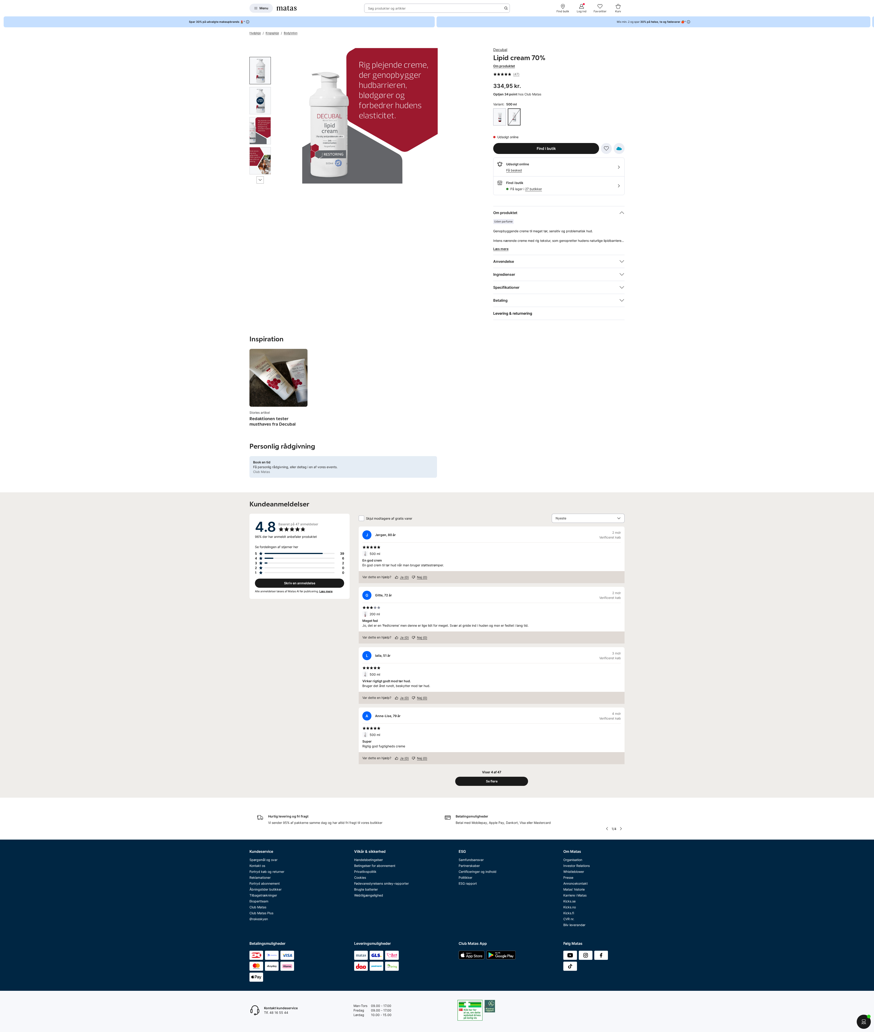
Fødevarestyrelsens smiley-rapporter (381, 883)
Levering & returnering (512, 313)
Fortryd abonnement (264, 883)
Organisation (572, 860)
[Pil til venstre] (607, 828)
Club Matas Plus (261, 913)
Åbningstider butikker (265, 889)
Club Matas (257, 907)
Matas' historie (574, 889)
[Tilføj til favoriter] (606, 148)
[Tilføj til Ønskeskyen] (619, 148)
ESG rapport (468, 883)
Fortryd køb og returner (266, 872)
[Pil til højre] (870, 22)
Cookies (360, 877)
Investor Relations (576, 866)
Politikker (465, 877)
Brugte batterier (366, 889)
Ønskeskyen (258, 919)
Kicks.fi (568, 913)
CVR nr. (568, 919)
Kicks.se (569, 901)
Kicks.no (569, 907)
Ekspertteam (258, 901)
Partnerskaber (469, 866)
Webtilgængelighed (368, 895)
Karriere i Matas (575, 895)
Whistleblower (573, 872)
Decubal (500, 49)
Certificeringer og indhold (477, 872)
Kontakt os (257, 866)
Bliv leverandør (574, 925)
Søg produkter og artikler (387, 8)
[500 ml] (514, 116)
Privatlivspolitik (365, 872)
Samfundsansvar (471, 860)
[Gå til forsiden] (287, 8)
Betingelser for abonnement (374, 866)
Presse (568, 877)
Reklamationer (260, 877)
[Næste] (260, 180)
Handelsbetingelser (368, 860)
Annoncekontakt (575, 883)
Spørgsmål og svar (263, 860)
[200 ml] (499, 116)
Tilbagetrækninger (263, 895)
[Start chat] (864, 1022)
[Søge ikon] (506, 8)
